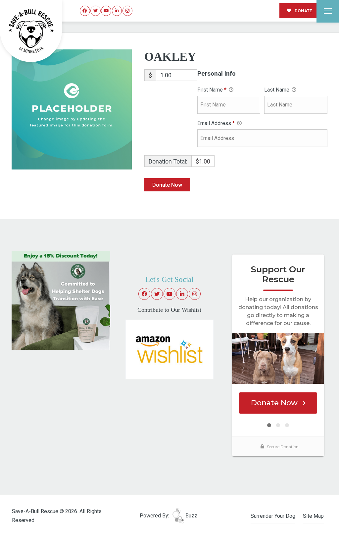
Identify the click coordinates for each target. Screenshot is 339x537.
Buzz (190, 515)
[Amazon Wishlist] (169, 349)
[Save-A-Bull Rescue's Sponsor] (61, 300)
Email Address (216, 123)
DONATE (303, 10)
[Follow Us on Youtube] (106, 11)
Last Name (277, 90)
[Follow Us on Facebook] (85, 11)
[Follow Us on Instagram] (127, 11)
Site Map (313, 516)
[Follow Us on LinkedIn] (117, 11)
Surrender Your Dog (273, 516)
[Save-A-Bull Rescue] (31, 31)
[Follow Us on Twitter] (95, 11)
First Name (211, 90)
